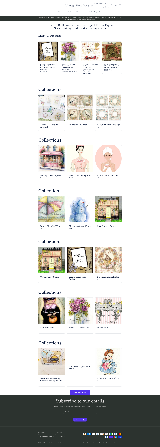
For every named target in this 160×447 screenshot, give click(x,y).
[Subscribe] (94, 412)
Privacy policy (69, 442)
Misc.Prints (102, 327)
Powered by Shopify (59, 442)
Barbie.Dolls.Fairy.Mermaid (80, 176)
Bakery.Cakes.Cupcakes (51, 176)
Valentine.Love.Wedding (108, 379)
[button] (61, 12)
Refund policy (78, 442)
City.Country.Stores (106, 226)
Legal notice (117, 442)
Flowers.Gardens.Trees (80, 327)
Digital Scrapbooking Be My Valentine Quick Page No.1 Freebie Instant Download (90, 67)
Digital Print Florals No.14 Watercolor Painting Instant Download (69, 66)
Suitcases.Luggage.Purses (80, 367)
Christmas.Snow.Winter (80, 227)
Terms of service (87, 442)
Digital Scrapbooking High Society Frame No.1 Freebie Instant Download (48, 66)
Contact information (108, 442)
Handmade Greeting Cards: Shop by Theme (51, 379)
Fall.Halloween (47, 327)
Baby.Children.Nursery (108, 124)
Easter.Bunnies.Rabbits (108, 278)
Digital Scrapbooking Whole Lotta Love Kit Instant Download (111, 65)
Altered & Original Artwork (49, 125)
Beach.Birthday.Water (50, 226)
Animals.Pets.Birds (78, 124)
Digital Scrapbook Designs (77, 278)
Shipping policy (97, 442)
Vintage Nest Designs (48, 442)
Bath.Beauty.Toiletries (107, 175)
